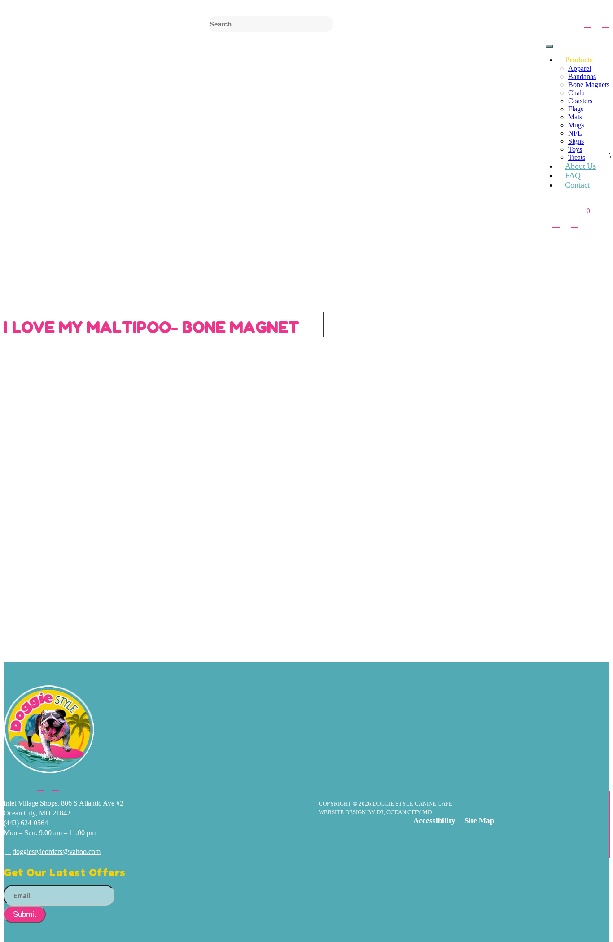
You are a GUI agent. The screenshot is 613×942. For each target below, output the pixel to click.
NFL (575, 133)
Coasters (580, 101)
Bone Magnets (588, 84)
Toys (575, 149)
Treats (576, 157)
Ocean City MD (409, 812)
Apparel (579, 68)
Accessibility (434, 820)
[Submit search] (565, 24)
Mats (575, 117)
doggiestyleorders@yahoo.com (57, 851)
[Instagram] (605, 23)
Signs (576, 141)
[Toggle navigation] (549, 46)
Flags (575, 109)
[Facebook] (587, 23)
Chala (576, 92)
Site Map (479, 820)
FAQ (573, 175)
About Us (580, 166)
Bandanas (582, 76)
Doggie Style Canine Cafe (412, 803)
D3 (379, 812)
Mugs (576, 125)
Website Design (343, 812)
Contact (577, 184)
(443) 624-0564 (26, 823)
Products (579, 59)
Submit (24, 914)
